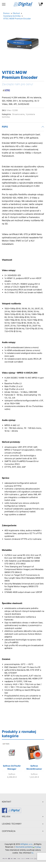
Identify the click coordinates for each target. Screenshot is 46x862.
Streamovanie (18, 114)
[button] (4, 764)
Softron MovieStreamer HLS (34, 768)
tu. (33, 853)
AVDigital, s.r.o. (26, 844)
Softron (11, 774)
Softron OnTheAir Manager (12, 767)
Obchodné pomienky (24, 847)
